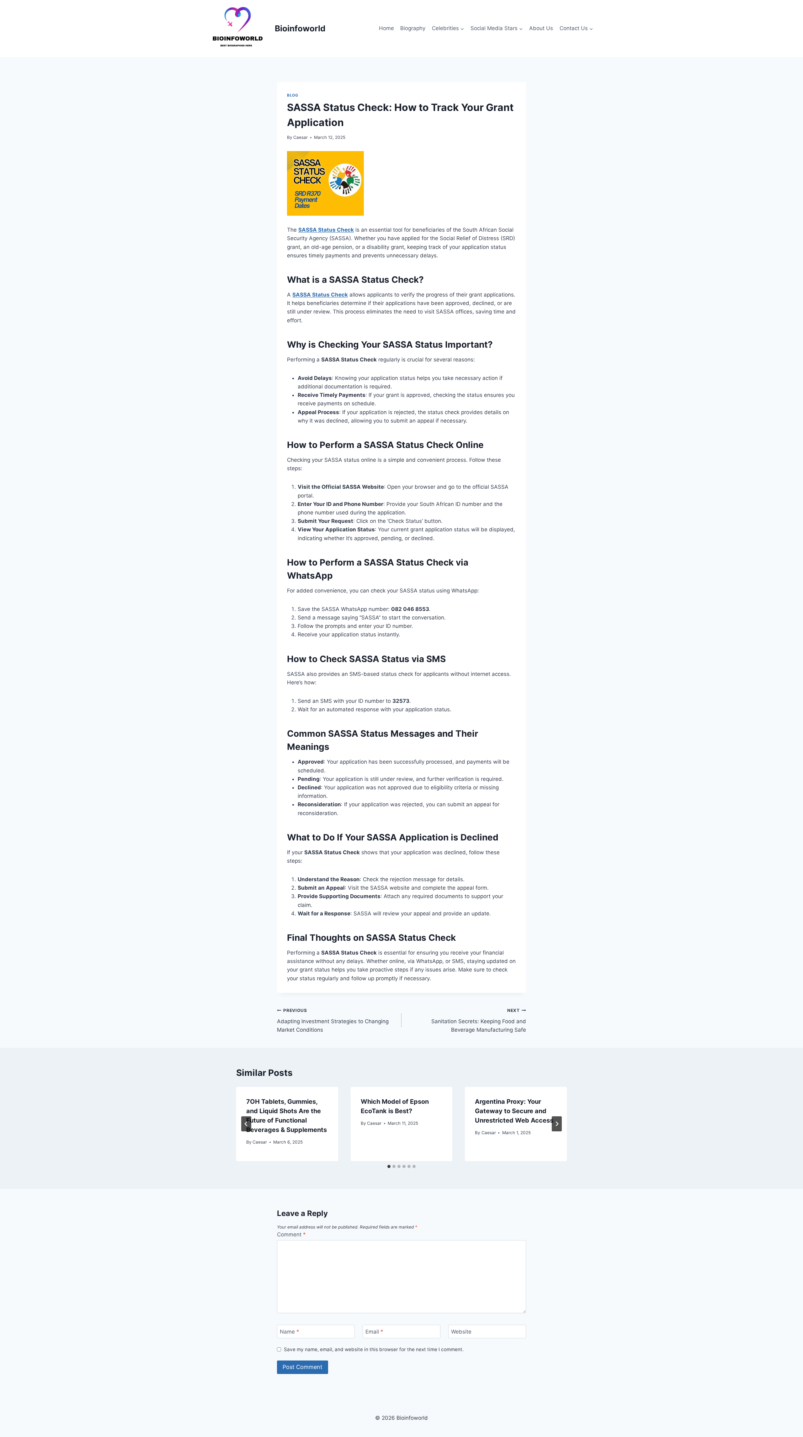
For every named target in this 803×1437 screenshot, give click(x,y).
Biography (412, 28)
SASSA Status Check (320, 295)
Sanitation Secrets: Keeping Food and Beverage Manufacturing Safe (478, 1020)
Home (386, 28)
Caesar (300, 137)
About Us (541, 28)
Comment (291, 1234)
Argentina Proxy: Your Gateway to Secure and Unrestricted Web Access (514, 1111)
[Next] (557, 1123)
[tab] (389, 1166)
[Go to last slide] (246, 1123)
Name (289, 1332)
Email (374, 1332)
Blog (292, 95)
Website (461, 1332)
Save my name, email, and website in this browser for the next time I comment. (374, 1349)
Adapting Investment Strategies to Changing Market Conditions (333, 1020)
